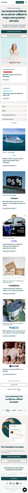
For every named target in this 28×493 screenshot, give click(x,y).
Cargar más (14, 384)
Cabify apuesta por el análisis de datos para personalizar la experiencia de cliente (12, 246)
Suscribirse (14, 478)
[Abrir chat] (25, 490)
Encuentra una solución (14, 31)
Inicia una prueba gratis (14, 456)
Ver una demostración (14, 461)
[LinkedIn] (14, 483)
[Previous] (25, 410)
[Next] (2, 410)
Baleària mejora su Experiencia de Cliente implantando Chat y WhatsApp (13, 160)
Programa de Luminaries (14, 36)
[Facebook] (10, 483)
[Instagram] (21, 483)
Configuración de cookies (10, 488)
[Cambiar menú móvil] (26, 2)
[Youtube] (17, 483)
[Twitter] (7, 483)
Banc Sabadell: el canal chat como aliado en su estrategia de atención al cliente (14, 203)
